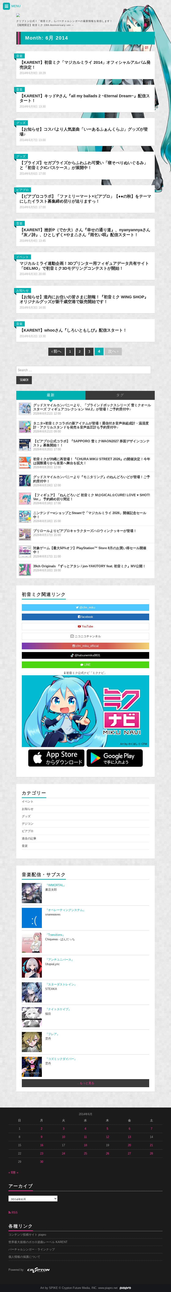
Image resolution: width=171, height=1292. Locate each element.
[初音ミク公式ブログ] (57, 15)
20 (129, 1145)
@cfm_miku (87, 607)
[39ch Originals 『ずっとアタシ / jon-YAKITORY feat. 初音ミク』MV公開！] (25, 569)
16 (41, 1145)
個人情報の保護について (24, 1256)
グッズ (21, 123)
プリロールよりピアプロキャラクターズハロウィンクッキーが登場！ (85, 531)
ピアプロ (22, 190)
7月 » (14, 1172)
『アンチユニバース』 (59, 959)
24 (63, 1153)
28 (151, 1153)
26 (107, 1153)
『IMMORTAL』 (55, 885)
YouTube (87, 626)
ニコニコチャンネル (87, 636)
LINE (87, 664)
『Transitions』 (55, 934)
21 (151, 1145)
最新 (51, 395)
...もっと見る (85, 1083)
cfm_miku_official (87, 646)
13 (129, 1137)
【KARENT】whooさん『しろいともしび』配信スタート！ (73, 330)
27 (129, 1153)
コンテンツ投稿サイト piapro (27, 1234)
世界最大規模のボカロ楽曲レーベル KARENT (37, 1242)
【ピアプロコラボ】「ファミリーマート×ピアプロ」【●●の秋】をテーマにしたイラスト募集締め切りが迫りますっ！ (85, 198)
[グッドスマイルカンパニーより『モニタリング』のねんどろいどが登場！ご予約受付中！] (25, 480)
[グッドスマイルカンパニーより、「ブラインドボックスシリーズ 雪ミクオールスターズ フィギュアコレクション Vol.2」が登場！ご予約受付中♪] (25, 408)
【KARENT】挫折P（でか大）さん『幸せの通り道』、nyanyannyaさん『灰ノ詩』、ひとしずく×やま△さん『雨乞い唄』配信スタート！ (85, 232)
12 (107, 1137)
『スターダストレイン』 (61, 984)
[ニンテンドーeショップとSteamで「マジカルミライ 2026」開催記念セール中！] (25, 516)
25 (85, 1153)
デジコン (27, 823)
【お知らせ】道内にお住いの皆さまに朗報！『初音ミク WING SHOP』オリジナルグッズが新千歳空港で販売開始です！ (84, 299)
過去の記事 (29, 838)
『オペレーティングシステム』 (65, 910)
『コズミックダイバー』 (61, 1059)
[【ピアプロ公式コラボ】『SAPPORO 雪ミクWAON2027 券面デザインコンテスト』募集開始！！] (25, 444)
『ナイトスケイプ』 (58, 1009)
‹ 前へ (56, 352)
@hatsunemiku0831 (87, 655)
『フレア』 (52, 1034)
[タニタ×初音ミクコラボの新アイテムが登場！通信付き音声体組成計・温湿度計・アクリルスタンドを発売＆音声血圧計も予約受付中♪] (25, 426)
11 (85, 1137)
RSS (14, 1212)
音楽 (19, 56)
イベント (22, 257)
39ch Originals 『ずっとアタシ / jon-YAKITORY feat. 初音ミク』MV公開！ (89, 566)
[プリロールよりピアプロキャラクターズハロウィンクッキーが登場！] (25, 534)
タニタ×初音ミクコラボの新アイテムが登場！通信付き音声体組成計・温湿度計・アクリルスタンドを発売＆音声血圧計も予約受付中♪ (91, 425)
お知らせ (22, 290)
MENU (15, 6)
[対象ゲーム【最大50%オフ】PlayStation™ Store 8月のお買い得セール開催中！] (25, 551)
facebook (86, 616)
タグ (120, 395)
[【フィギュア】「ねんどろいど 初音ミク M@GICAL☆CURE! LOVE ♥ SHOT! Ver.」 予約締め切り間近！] (25, 498)
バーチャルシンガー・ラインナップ (31, 1249)
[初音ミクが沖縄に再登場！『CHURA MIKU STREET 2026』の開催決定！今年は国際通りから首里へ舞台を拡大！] (25, 462)
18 (85, 1145)
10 (63, 1137)
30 (41, 1161)
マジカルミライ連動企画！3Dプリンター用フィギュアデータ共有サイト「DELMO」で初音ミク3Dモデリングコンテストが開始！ (84, 266)
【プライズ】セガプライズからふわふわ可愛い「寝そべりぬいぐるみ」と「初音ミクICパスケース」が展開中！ (84, 165)
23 (41, 1153)
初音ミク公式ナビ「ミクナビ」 (86, 673)
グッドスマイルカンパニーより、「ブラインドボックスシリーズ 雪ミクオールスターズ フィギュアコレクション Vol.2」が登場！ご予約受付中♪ (92, 407)
